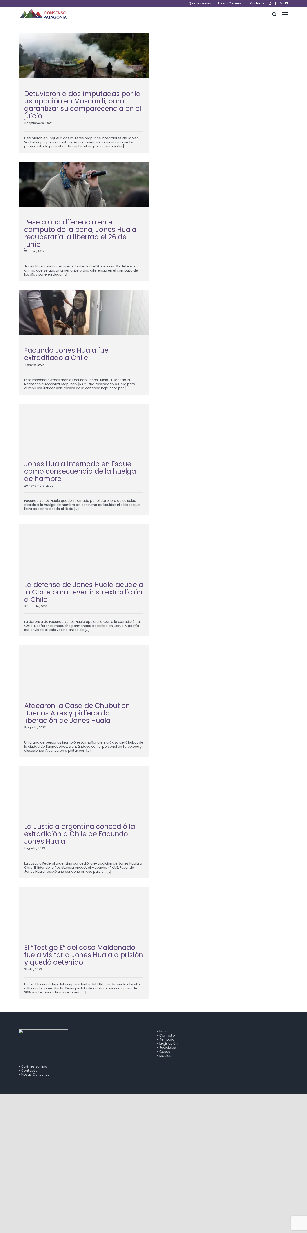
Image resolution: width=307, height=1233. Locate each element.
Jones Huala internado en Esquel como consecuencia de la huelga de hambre (80, 471)
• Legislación (167, 1043)
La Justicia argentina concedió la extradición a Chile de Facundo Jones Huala (79, 834)
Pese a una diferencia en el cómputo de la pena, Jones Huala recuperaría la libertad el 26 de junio (80, 233)
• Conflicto (166, 1035)
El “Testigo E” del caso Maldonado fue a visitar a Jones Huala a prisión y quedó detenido (83, 955)
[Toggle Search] (274, 14)
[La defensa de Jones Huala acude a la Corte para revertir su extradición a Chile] (84, 546)
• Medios (164, 1055)
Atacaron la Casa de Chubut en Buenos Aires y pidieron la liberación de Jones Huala (77, 713)
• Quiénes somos (33, 1066)
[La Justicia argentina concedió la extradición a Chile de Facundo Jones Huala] (84, 788)
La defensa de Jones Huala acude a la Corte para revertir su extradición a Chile (83, 592)
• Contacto (28, 1070)
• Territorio (165, 1039)
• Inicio (162, 1031)
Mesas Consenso (231, 3)
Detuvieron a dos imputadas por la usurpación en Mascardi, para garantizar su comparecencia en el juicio (82, 105)
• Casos (163, 1051)
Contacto (257, 3)
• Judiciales (166, 1047)
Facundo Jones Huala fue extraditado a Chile (66, 354)
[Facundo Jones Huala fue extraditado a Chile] (84, 312)
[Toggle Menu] (285, 14)
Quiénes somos (200, 3)
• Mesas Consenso (34, 1074)
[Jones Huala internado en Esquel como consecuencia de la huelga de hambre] (84, 426)
